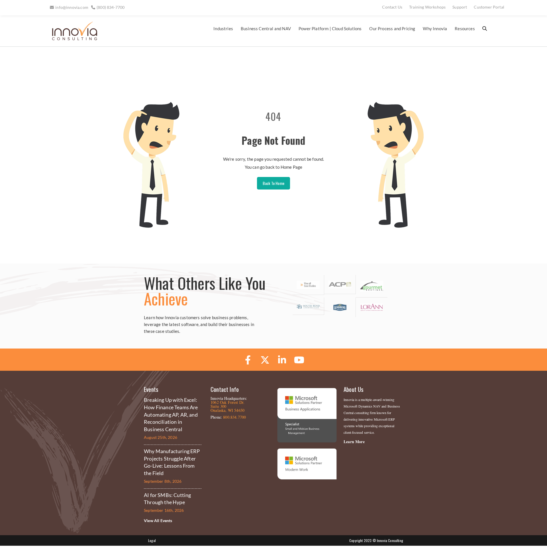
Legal (152, 540)
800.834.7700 (234, 417)
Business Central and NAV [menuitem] (266, 28)
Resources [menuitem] (465, 28)
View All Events (158, 520)
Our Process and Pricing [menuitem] (392, 28)
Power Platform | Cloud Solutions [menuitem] (330, 28)
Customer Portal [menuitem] (489, 7)
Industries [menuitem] (223, 28)
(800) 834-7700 (110, 7)
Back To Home (273, 183)
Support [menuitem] (459, 7)
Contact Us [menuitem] (392, 7)
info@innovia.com (71, 7)
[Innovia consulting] (70, 39)
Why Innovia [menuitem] (435, 28)
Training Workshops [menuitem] (427, 7)
